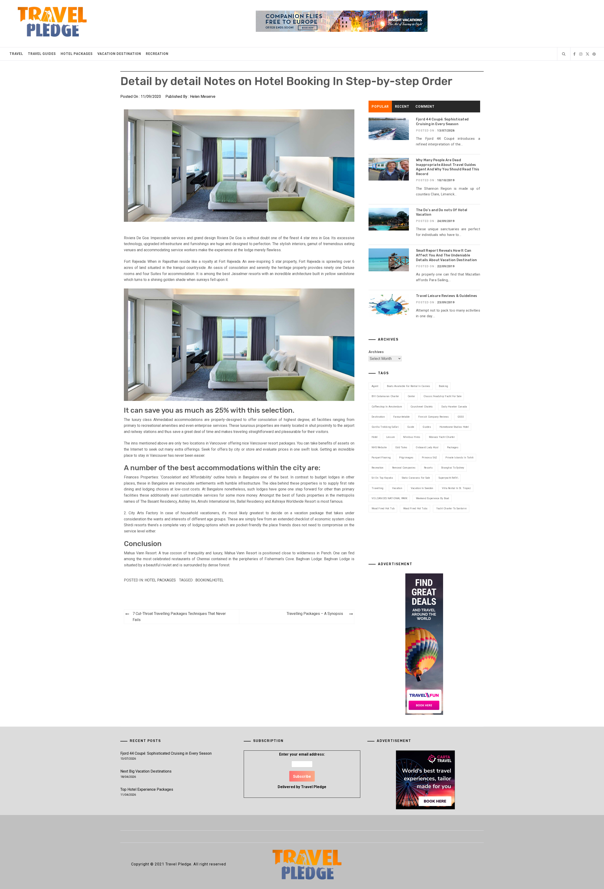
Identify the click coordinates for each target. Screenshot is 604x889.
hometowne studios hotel (454, 426)
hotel (218, 580)
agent (375, 386)
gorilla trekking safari (385, 426)
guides (427, 426)
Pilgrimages (406, 457)
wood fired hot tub (383, 508)
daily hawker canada (454, 406)
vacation (397, 488)
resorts (428, 467)
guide (410, 426)
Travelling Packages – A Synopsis (315, 613)
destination (378, 416)
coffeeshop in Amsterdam (387, 406)
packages (452, 447)
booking (203, 580)
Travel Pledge (313, 787)
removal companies (403, 467)
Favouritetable (401, 416)
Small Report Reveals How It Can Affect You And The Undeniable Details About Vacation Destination (446, 255)
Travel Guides (42, 54)
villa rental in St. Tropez (456, 488)
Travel (16, 54)
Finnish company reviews (433, 416)
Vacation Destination (119, 54)
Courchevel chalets (422, 406)
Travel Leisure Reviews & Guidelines (446, 296)
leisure (390, 437)
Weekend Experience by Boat (432, 498)
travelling (378, 488)
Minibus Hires (411, 437)
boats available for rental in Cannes (408, 386)
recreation (378, 467)
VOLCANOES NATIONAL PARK (389, 498)
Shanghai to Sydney (452, 467)
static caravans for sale (416, 477)
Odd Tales (401, 447)
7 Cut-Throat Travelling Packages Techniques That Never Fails (179, 616)
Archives (376, 352)
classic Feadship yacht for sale (442, 396)
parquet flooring (381, 457)
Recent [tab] (402, 106)
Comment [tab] (425, 106)
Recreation (157, 54)
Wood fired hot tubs (415, 508)
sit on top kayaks (382, 477)
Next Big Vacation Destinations (146, 771)
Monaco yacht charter (442, 437)
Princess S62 (429, 457)
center (411, 396)
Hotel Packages (77, 54)
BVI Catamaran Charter (385, 396)
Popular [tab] (380, 106)
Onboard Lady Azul (427, 447)
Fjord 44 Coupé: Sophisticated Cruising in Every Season (166, 753)
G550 (460, 416)
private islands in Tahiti (459, 457)
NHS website (379, 447)
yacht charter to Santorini (451, 508)
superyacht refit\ (448, 477)
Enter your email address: (302, 770)
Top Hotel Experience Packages (146, 789)
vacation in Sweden (422, 488)
